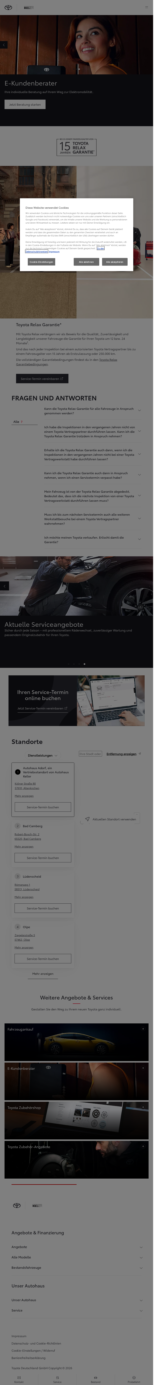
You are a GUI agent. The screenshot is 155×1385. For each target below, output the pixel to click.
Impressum (54, 251)
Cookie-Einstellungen (41, 261)
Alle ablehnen (86, 261)
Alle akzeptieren (114, 261)
